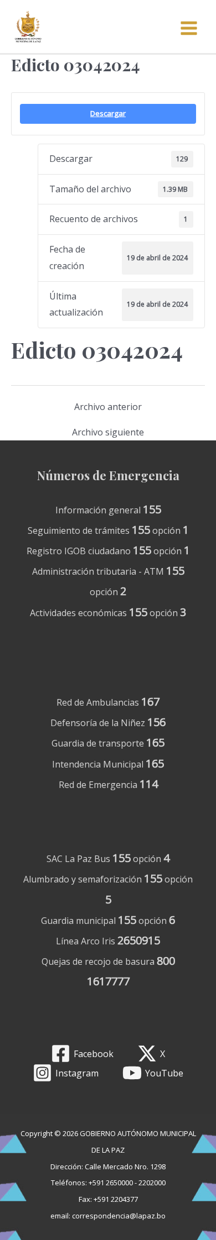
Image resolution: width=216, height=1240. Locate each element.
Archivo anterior (108, 406)
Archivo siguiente (108, 432)
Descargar (108, 113)
